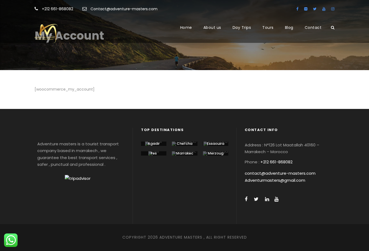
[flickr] (305, 9)
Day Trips (242, 27)
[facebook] (297, 9)
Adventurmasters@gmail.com (275, 180)
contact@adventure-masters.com (280, 173)
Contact (313, 27)
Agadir (154, 143)
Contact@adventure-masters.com (123, 9)
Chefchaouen (184, 145)
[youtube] (324, 9)
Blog (289, 27)
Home (186, 27)
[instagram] (332, 9)
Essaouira (215, 143)
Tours (268, 27)
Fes (154, 153)
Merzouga (215, 155)
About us (212, 27)
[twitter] (315, 9)
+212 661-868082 (57, 9)
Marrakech (184, 155)
